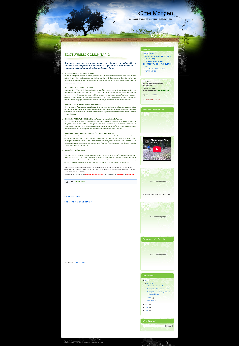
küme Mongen (155, 13)
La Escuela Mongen (149, 59)
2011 (147, 304)
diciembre (150, 283)
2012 (147, 281)
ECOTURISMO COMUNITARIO (87, 54)
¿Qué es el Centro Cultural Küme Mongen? (157, 56)
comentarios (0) (80, 182)
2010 (147, 307)
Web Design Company (69, 342)
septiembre (150, 301)
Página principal (148, 53)
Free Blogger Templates (97, 342)
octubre (149, 298)
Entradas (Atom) (79, 262)
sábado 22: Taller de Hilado (156, 286)
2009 (147, 310)
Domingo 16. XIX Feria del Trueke (158, 289)
